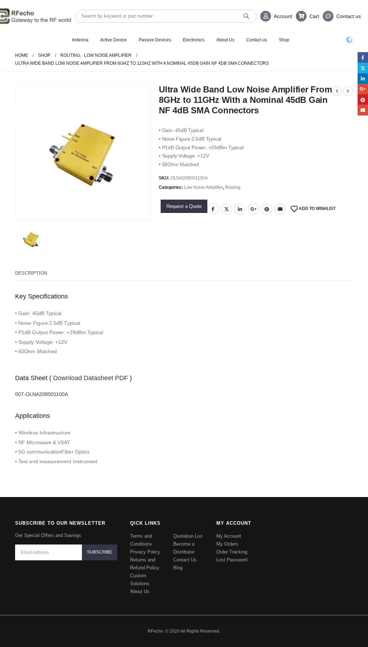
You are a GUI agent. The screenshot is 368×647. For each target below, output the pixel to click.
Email (280, 209)
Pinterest (266, 209)
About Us (225, 39)
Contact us (348, 16)
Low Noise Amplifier (203, 187)
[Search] (246, 16)
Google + (253, 209)
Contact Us (185, 550)
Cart (314, 16)
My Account (228, 526)
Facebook (213, 209)
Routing (232, 187)
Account (283, 16)
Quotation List (187, 526)
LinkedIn (239, 209)
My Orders (227, 534)
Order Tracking (231, 542)
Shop (284, 39)
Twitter (226, 209)
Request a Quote (184, 206)
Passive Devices (155, 39)
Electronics (193, 39)
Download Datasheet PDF (91, 377)
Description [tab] (31, 273)
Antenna (80, 39)
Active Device (113, 39)
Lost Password (231, 550)
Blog (178, 558)
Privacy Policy (145, 542)
